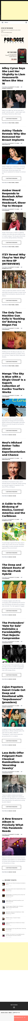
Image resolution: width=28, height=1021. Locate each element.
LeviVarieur (5, 210)
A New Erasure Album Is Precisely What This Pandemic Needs (12, 825)
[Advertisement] (14, 956)
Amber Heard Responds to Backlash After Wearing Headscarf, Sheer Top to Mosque (14, 198)
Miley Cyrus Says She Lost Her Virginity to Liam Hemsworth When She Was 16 (13, 76)
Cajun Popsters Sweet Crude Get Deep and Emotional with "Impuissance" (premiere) (13, 694)
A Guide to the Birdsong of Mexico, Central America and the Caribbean (13, 510)
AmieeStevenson (7, 88)
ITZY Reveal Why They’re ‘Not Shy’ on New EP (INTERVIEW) (14, 259)
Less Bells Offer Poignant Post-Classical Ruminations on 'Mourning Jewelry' (13, 760)
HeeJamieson (6, 144)
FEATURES (12, 122)
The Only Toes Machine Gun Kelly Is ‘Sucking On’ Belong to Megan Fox (13, 318)
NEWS (17, 122)
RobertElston (6, 268)
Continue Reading (11, 118)
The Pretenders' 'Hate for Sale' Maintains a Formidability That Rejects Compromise (13, 630)
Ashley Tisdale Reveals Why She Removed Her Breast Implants (14, 135)
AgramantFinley (7, 642)
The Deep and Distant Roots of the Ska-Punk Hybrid (13, 569)
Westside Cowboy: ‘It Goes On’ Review (13, 917)
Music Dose (12, 434)
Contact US (16, 1012)
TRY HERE (14, 59)
